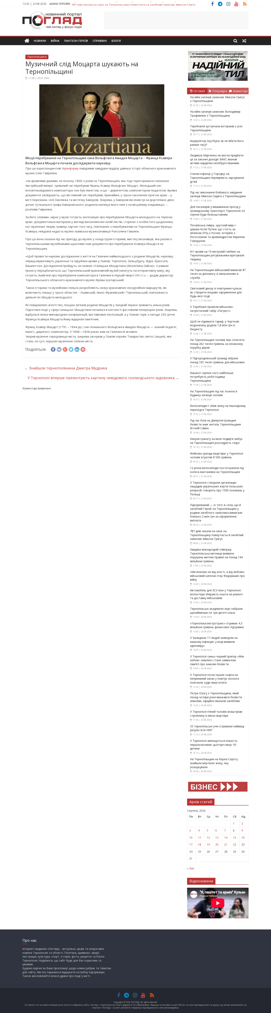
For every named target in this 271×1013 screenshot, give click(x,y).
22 (234, 844)
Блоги (116, 41)
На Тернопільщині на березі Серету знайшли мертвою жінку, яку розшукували (214, 763)
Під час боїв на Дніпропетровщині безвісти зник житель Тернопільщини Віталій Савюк (215, 424)
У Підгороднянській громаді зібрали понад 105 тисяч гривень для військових (217, 360)
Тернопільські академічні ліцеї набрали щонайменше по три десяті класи (216, 610)
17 (190, 844)
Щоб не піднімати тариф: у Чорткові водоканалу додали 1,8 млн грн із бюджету (214, 325)
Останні (199, 91)
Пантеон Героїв (76, 41)
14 (225, 837)
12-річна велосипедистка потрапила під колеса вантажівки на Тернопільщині (217, 470)
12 (208, 837)
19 (208, 844)
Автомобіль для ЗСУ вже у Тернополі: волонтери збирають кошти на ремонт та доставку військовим (216, 594)
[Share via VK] (59, 349)
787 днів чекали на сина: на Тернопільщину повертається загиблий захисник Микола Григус (134, 4)
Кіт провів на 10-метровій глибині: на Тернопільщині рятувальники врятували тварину (217, 255)
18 (199, 844)
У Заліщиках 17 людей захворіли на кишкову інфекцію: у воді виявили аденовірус (213, 641)
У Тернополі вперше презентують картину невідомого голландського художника (103, 377)
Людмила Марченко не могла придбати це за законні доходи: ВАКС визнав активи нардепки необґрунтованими (216, 159)
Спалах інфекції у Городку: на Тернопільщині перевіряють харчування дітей (217, 177)
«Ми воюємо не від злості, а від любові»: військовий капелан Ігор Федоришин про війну (217, 575)
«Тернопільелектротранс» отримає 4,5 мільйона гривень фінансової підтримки (217, 625)
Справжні (100, 41)
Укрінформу (70, 168)
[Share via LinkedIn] (77, 349)
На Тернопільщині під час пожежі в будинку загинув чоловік (213, 393)
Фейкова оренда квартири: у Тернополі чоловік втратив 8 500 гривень (216, 455)
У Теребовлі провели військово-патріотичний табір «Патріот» (212, 309)
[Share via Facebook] (53, 349)
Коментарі (240, 91)
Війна (55, 41)
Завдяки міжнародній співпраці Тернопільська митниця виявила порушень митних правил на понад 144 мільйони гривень (216, 555)
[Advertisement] (176, 20)
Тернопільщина (36, 56)
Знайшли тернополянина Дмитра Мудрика (65, 368)
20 (216, 844)
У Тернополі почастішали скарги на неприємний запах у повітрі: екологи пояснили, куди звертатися (214, 678)
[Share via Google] (65, 349)
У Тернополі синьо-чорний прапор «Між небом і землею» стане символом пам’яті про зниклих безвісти (217, 660)
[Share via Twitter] (71, 349)
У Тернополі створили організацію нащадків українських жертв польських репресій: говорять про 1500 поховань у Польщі (217, 488)
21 (225, 844)
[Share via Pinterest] (83, 349)
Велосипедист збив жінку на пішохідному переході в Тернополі (218, 408)
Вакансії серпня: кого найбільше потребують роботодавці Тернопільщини (212, 376)
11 (199, 837)
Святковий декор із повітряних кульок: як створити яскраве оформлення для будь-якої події (216, 292)
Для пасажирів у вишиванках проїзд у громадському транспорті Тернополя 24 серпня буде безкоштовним (217, 210)
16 (243, 837)
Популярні (219, 91)
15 (234, 837)
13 (216, 837)
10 (190, 837)
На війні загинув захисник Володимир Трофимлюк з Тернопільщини (215, 113)
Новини (40, 41)
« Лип (190, 868)
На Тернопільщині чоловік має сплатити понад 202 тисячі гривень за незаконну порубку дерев (217, 343)
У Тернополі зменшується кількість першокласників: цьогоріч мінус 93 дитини (213, 744)
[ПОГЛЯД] (26, 41)
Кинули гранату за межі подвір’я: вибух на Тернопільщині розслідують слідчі (216, 441)
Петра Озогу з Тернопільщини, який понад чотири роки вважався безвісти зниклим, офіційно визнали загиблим (216, 697)
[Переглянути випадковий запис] (244, 41)
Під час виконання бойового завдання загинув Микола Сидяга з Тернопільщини (218, 194)
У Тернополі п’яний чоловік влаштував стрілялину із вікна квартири (216, 713)
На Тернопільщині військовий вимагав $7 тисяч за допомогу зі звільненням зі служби (218, 274)
